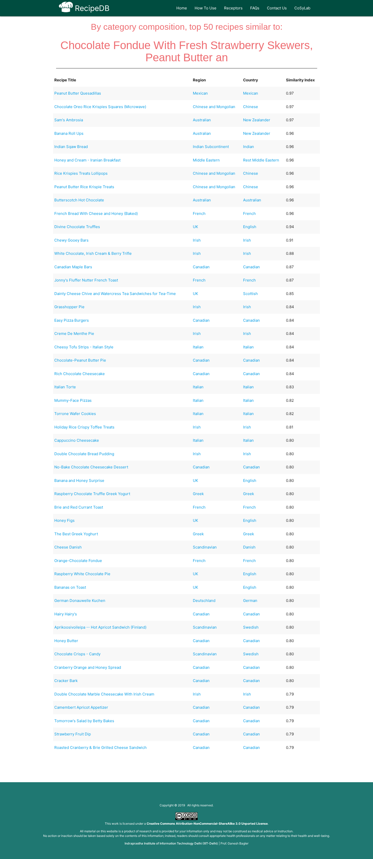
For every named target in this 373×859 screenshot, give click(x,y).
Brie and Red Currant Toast (78, 507)
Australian (202, 119)
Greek (198, 493)
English (249, 226)
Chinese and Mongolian (214, 106)
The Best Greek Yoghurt (76, 533)
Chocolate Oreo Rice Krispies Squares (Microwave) (100, 106)
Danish (249, 547)
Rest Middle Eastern (261, 160)
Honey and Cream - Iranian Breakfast (87, 160)
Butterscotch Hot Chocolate (79, 200)
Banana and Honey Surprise (79, 480)
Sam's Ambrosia (68, 119)
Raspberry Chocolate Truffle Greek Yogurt (92, 493)
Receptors (233, 8)
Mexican (200, 93)
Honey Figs (64, 520)
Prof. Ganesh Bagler (234, 843)
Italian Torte (65, 386)
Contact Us (277, 8)
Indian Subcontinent (211, 146)
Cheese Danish (68, 547)
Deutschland (204, 600)
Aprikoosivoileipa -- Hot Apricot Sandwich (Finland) (100, 627)
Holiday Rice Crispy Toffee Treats (84, 427)
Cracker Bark (66, 680)
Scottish (250, 293)
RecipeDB (91, 8)
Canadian (201, 266)
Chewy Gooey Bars (71, 240)
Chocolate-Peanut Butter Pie (80, 360)
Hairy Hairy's (65, 614)
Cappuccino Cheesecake (76, 440)
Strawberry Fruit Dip (72, 734)
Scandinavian (205, 547)
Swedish (251, 627)
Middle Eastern (206, 160)
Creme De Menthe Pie (74, 333)
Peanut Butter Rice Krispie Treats (84, 186)
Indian (248, 146)
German (250, 600)
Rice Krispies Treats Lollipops (81, 173)
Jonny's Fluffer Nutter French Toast (86, 280)
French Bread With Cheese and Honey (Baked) (96, 213)
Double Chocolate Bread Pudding (84, 453)
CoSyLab (302, 8)
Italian (198, 347)
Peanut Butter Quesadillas (77, 93)
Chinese (250, 106)
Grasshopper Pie (69, 306)
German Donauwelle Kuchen (79, 600)
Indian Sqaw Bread (71, 146)
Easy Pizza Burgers (71, 320)
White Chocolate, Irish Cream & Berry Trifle (93, 253)
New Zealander (256, 119)
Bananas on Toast (70, 587)
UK (195, 226)
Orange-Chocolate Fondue (78, 560)
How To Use (205, 8)
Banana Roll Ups (68, 133)
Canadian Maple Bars (73, 266)
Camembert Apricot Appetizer (81, 707)
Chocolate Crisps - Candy (77, 653)
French (199, 213)
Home (181, 8)
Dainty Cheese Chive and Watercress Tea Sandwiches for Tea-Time (115, 293)
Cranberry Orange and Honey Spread (87, 667)
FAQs (254, 8)
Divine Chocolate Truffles (77, 226)
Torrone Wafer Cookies (75, 413)
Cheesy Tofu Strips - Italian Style (83, 347)
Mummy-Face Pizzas (73, 400)
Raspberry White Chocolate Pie (82, 573)
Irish (197, 240)
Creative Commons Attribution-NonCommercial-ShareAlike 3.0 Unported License (207, 823)
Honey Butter (66, 640)
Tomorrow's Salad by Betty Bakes (84, 720)
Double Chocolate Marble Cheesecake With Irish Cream (104, 694)
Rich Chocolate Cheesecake (79, 373)
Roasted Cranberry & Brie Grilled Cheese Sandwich (100, 747)
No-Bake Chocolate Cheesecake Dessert (91, 467)
